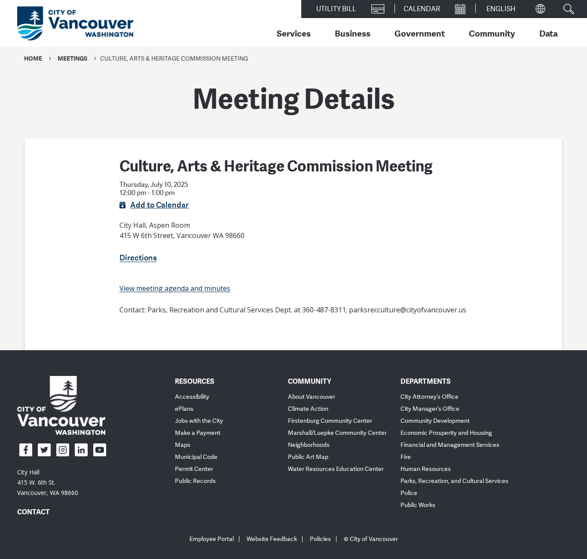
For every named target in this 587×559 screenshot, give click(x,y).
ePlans (184, 409)
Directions (138, 257)
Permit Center (194, 469)
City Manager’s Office (430, 409)
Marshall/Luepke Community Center (337, 433)
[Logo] (61, 405)
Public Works (418, 505)
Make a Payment (197, 433)
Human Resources (426, 469)
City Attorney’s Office (430, 397)
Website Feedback (272, 539)
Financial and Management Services (450, 445)
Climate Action (308, 409)
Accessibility (192, 397)
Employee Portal (212, 539)
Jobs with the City (199, 421)
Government (419, 33)
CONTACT (33, 511)
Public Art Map (308, 457)
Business (352, 33)
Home (33, 58)
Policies (320, 539)
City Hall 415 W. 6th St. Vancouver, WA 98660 (47, 482)
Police (409, 493)
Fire (406, 457)
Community (492, 33)
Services (294, 33)
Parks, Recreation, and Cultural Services (454, 481)
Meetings (72, 58)
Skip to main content (39, 74)
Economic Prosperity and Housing (446, 433)
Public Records (195, 481)
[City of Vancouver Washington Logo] (75, 23)
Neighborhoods (309, 445)
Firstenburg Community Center (330, 421)
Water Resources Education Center (336, 469)
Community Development (435, 421)
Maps (182, 445)
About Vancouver (311, 397)
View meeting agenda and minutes (174, 288)
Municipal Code (196, 457)
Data (548, 33)
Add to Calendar (159, 204)
